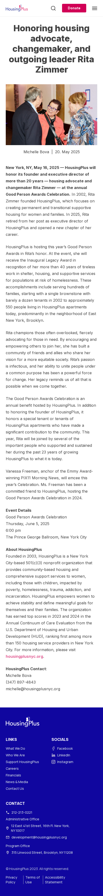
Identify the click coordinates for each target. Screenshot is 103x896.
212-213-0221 (21, 812)
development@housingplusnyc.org (39, 837)
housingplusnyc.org (24, 656)
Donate (74, 8)
